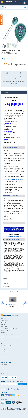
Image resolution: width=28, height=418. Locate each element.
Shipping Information (6, 368)
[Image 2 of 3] (9, 45)
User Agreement (5, 351)
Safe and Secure (5, 366)
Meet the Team (4, 330)
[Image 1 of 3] (14, 29)
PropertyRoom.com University (8, 345)
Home (2, 12)
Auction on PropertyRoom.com (8, 334)
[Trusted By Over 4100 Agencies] (13, 402)
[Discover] (17, 395)
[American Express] (13, 395)
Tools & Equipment (10, 12)
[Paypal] (3, 395)
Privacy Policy (4, 353)
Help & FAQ (3, 372)
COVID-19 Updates (5, 373)
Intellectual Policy (5, 358)
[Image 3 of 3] (14, 45)
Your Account (4, 364)
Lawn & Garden (20, 12)
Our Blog (3, 332)
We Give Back (4, 326)
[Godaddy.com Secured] (19, 402)
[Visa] (6, 395)
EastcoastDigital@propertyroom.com (13, 179)
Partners (3, 340)
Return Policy (4, 357)
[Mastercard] (10, 395)
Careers (3, 343)
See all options (14, 83)
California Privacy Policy (6, 355)
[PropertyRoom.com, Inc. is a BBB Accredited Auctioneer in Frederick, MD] (6, 402)
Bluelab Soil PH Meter (10, 304)
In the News (4, 322)
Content (1, 19)
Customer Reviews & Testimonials (9, 328)
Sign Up (22, 384)
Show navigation (2, 7)
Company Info (4, 320)
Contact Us (3, 370)
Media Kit (3, 324)
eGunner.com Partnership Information (10, 342)
